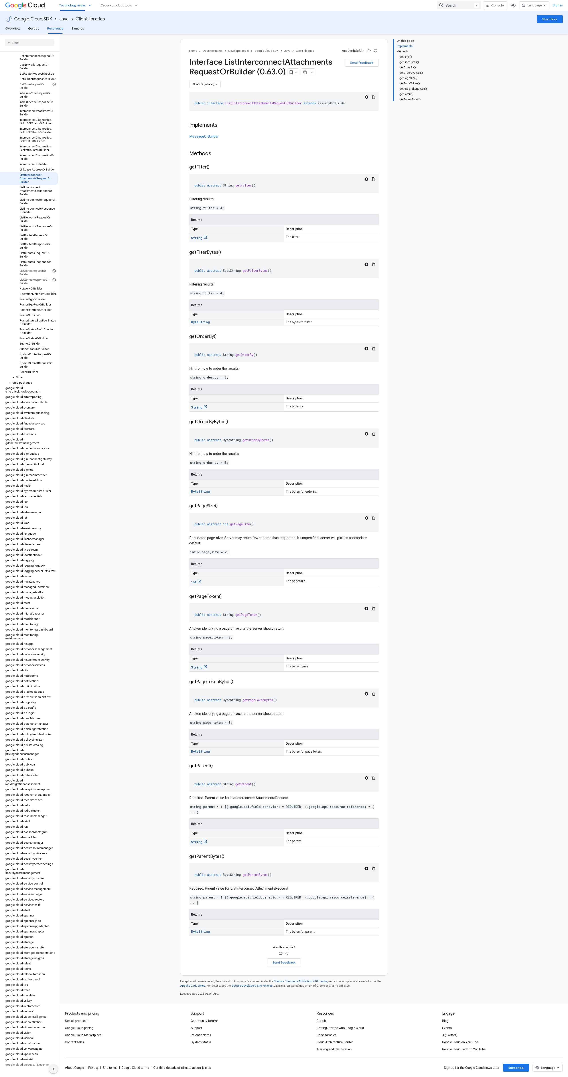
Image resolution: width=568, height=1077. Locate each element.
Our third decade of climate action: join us (182, 1067)
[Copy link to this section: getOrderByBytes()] (232, 422)
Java (64, 19)
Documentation (213, 50)
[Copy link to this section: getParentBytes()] (228, 856)
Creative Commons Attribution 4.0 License (300, 981)
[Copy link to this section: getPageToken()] (226, 596)
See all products (76, 1021)
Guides (33, 28)
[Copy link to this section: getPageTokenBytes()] (237, 682)
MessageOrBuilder (204, 136)
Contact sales (74, 1042)
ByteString (200, 322)
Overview (12, 28)
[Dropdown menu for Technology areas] (91, 5)
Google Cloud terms (135, 1067)
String (196, 238)
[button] (29, 377)
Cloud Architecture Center (335, 1042)
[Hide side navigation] (53, 1069)
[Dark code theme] (366, 97)
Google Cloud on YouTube (460, 1042)
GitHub (321, 1021)
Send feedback (361, 63)
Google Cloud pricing (79, 1028)
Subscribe (516, 1068)
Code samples (327, 1035)
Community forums (204, 1021)
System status (201, 1042)
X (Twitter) (449, 1035)
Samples (77, 28)
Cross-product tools (116, 5)
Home (193, 50)
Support (196, 1028)
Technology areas (72, 5)
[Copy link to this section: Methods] (217, 154)
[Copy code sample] (373, 97)
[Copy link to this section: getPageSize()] (222, 506)
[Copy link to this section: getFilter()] (213, 167)
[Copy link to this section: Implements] (221, 125)
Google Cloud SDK (33, 19)
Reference (55, 28)
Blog (445, 1021)
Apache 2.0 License (192, 985)
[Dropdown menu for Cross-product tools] (137, 5)
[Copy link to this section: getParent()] (217, 766)
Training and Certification (334, 1049)
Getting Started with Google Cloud (340, 1028)
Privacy (93, 1067)
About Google (74, 1067)
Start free (549, 19)
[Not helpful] (375, 51)
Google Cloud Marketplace (83, 1035)
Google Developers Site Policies (251, 985)
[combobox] (459, 5)
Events (447, 1028)
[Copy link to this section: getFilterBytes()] (225, 252)
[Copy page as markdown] (305, 72)
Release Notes (201, 1035)
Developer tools (238, 50)
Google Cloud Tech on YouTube (464, 1049)
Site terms (110, 1067)
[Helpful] (368, 51)
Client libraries (90, 19)
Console (497, 5)
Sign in (558, 5)
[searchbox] (29, 42)
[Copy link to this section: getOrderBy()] (221, 336)
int (194, 582)
